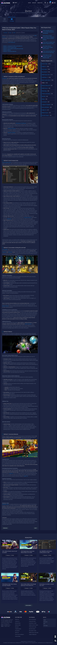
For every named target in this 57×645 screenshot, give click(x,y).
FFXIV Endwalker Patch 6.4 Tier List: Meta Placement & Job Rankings (48, 32)
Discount (17, 626)
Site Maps (46, 625)
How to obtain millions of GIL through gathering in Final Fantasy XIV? (28, 585)
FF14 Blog (12, 21)
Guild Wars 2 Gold (32, 623)
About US (17, 619)
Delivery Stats (18, 625)
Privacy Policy (17, 636)
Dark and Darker (45, 107)
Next (36, 528)
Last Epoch (44, 101)
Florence (5, 32)
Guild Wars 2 (44, 77)
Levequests (4, 78)
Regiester (45, 621)
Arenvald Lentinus (27, 217)
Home (11, 12)
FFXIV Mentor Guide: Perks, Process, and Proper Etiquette (9, 585)
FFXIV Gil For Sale (32, 626)
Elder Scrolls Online (46, 80)
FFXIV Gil (4, 21)
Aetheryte (9, 218)
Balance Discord (5, 305)
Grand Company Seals (6, 162)
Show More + (28, 605)
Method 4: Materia (7, 50)
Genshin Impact (45, 115)
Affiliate (34, 2)
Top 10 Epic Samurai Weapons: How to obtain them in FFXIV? (48, 47)
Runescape (44, 69)
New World (44, 71)
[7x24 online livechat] (55, 636)
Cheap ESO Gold (32, 621)
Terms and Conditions (19, 634)
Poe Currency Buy (32, 619)
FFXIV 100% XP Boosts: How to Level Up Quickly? (9, 552)
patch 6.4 (11, 473)
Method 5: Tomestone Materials (9, 51)
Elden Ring (44, 91)
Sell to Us (17, 632)
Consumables (5, 249)
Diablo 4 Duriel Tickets (33, 625)
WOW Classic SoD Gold (33, 632)
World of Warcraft (46, 85)
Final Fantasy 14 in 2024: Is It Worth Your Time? (46, 585)
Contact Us (39, 2)
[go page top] (55, 640)
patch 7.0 (26, 476)
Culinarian (4, 252)
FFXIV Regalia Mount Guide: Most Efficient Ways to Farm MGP (27, 552)
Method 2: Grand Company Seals (9, 47)
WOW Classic (45, 88)
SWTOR (43, 96)
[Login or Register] (48, 3)
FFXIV (14, 32)
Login (45, 619)
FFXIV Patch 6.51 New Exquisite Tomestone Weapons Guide (47, 56)
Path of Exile (44, 63)
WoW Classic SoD (46, 74)
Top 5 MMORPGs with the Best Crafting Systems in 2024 (45, 552)
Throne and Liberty (46, 93)
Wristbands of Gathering (21, 123)
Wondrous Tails (5, 504)
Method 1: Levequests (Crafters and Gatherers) (12, 46)
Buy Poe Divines (32, 628)
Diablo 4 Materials (32, 634)
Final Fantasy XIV (11, 42)
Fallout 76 (44, 110)
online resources (28, 323)
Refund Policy (17, 623)
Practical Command (11, 128)
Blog (14, 12)
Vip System (17, 630)
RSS (44, 623)
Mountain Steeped (11, 132)
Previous (5, 528)
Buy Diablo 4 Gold (32, 630)
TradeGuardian (18, 628)
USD (54, 2)
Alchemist (10, 252)
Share (10, 32)
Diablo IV (44, 66)
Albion (43, 99)
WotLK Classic (45, 112)
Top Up (29, 2)
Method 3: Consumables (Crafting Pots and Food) (13, 48)
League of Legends (46, 104)
